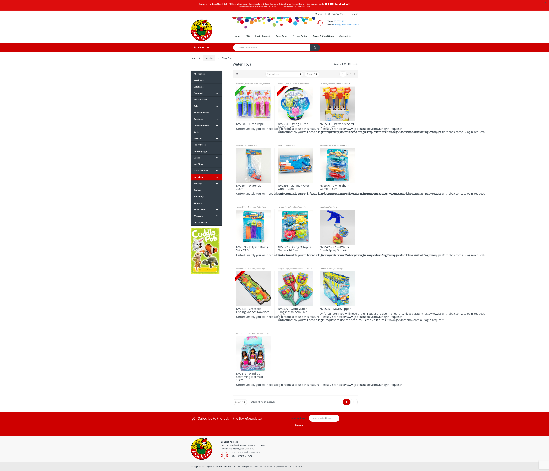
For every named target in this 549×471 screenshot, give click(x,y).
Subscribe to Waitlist (310, 131)
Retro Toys (258, 84)
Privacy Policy (300, 36)
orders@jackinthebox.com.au (346, 24)
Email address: (299, 418)
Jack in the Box (215, 466)
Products (199, 47)
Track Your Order (338, 14)
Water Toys (252, 145)
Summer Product (343, 84)
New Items (240, 84)
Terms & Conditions (323, 36)
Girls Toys (255, 333)
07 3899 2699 (340, 21)
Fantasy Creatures (243, 333)
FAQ (247, 36)
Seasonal (332, 84)
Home (237, 36)
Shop (320, 14)
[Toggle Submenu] (217, 93)
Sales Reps (281, 36)
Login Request (262, 36)
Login (356, 14)
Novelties (209, 58)
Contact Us (345, 36)
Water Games (303, 84)
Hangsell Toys (241, 145)
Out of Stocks (291, 84)
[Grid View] (237, 74)
